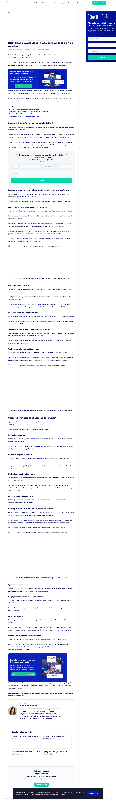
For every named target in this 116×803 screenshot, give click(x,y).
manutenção (17, 145)
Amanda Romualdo (28, 705)
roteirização (63, 145)
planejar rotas (22, 289)
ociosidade (70, 316)
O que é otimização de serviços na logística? (24, 109)
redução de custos (66, 93)
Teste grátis (41, 785)
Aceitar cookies (93, 793)
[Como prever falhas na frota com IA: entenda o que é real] (57, 742)
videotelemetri (51, 231)
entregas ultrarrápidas (21, 307)
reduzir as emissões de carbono (41, 500)
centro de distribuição (30, 520)
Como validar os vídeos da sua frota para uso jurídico (26, 752)
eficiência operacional (36, 686)
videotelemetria (20, 278)
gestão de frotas (25, 197)
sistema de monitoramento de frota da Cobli (24, 216)
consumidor (21, 485)
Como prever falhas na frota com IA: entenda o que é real (55, 752)
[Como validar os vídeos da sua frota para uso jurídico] (26, 742)
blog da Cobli (20, 696)
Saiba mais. (62, 794)
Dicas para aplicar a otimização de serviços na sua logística (29, 112)
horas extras (39, 446)
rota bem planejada (63, 630)
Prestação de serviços (15, 50)
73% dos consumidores (43, 304)
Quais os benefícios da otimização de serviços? (25, 114)
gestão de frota (50, 321)
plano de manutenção (20, 316)
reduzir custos (33, 439)
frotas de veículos (24, 142)
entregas (23, 292)
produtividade (38, 458)
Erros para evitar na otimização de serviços (24, 116)
